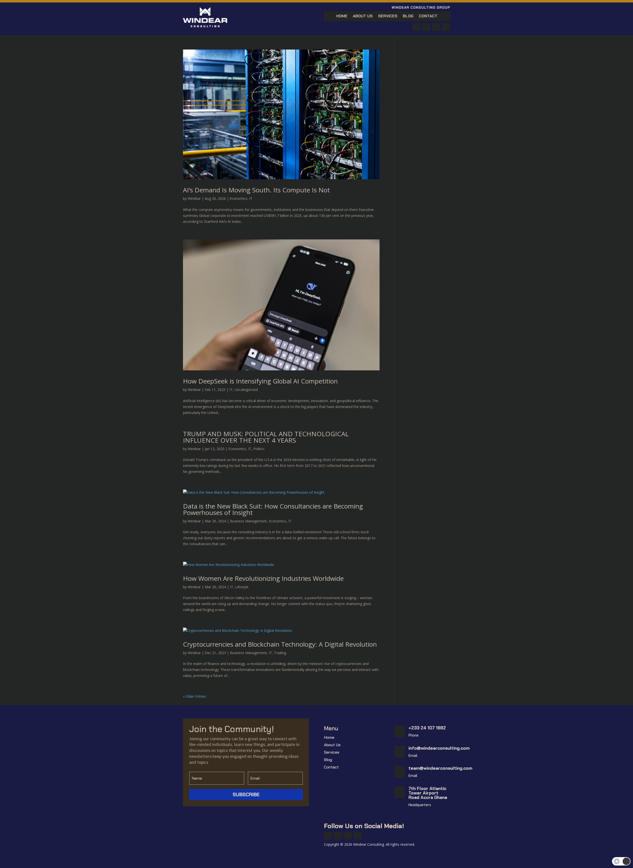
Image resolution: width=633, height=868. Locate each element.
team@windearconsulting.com (440, 768)
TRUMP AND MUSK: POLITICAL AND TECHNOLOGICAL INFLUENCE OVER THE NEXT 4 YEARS (266, 437)
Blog (408, 16)
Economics (238, 198)
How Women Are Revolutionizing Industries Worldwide (263, 578)
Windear (194, 198)
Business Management (248, 521)
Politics (259, 448)
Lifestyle (242, 587)
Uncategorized (246, 389)
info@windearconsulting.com (439, 748)
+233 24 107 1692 (427, 728)
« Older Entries (194, 696)
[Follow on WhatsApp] (436, 27)
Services (387, 16)
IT (250, 198)
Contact (428, 16)
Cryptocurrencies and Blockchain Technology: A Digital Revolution (280, 644)
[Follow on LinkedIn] (446, 27)
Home (341, 16)
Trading (280, 652)
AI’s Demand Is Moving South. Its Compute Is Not (256, 189)
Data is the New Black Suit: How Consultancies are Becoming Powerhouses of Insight (273, 509)
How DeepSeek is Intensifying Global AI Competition (260, 381)
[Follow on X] (426, 27)
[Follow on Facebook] (416, 27)
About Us (363, 16)
